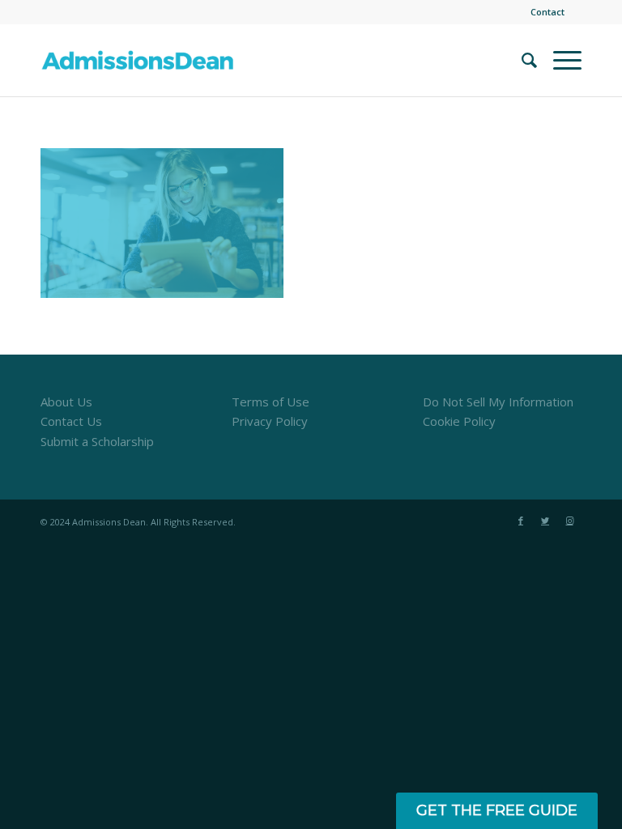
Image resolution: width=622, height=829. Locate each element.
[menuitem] (543, 12)
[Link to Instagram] (569, 520)
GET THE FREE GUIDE (496, 810)
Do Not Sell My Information (498, 401)
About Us (66, 401)
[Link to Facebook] (521, 520)
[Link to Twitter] (545, 520)
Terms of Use (270, 401)
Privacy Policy (270, 421)
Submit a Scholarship (97, 441)
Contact (547, 12)
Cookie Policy (459, 421)
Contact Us (71, 421)
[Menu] (559, 59)
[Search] (521, 59)
